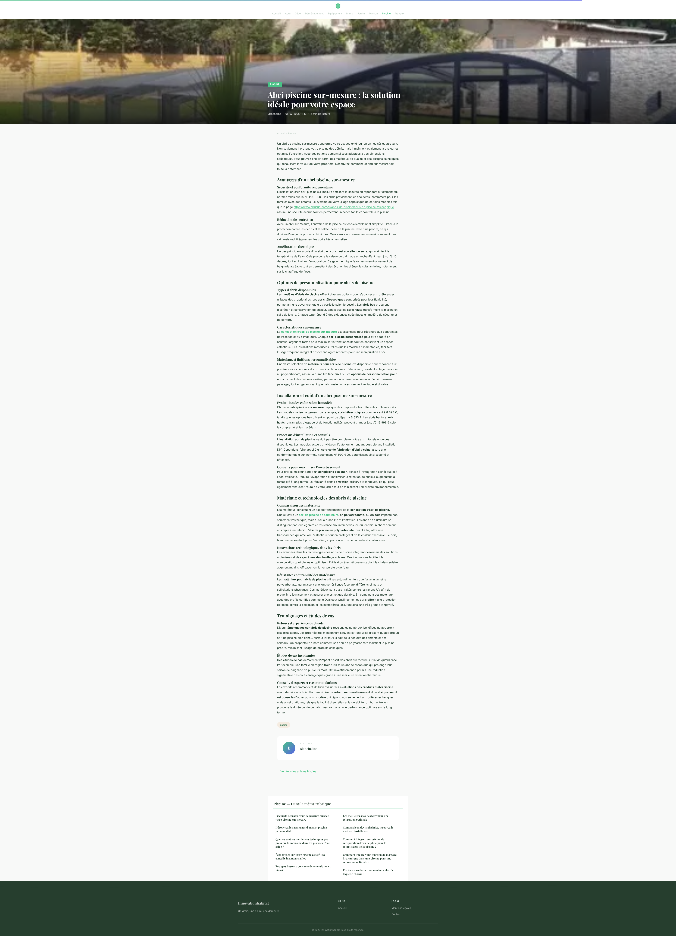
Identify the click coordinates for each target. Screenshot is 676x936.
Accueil (276, 13)
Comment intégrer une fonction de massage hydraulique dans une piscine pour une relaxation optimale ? (370, 858)
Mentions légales (401, 907)
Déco (298, 13)
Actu (287, 13)
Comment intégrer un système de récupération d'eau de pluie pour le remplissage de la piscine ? (364, 843)
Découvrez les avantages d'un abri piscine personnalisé (301, 829)
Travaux (399, 13)
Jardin (361, 13)
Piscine (386, 13)
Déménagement (314, 13)
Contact (396, 914)
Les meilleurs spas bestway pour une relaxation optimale (366, 817)
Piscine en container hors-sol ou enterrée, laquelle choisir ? (368, 871)
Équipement (335, 13)
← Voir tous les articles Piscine (296, 771)
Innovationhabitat (253, 902)
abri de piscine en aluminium (318, 515)
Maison (373, 13)
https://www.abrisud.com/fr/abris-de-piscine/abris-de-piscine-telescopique (344, 207)
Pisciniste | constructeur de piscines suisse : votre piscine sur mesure (302, 817)
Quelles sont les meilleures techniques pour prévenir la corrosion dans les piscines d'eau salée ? (303, 843)
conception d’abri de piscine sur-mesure (309, 331)
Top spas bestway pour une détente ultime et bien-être (303, 868)
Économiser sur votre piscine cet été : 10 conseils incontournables (300, 856)
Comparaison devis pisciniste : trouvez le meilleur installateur (368, 829)
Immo (349, 13)
